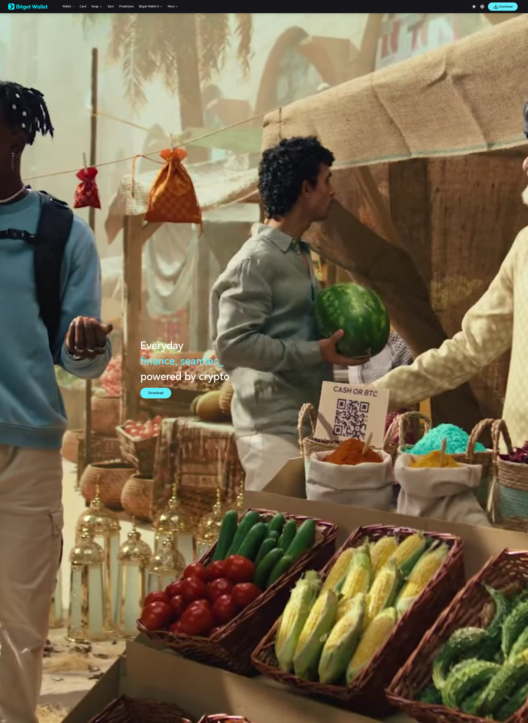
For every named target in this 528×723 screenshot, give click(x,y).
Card (83, 6)
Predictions (126, 6)
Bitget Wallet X (149, 6)
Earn (111, 6)
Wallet (66, 6)
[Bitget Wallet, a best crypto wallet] (33, 7)
